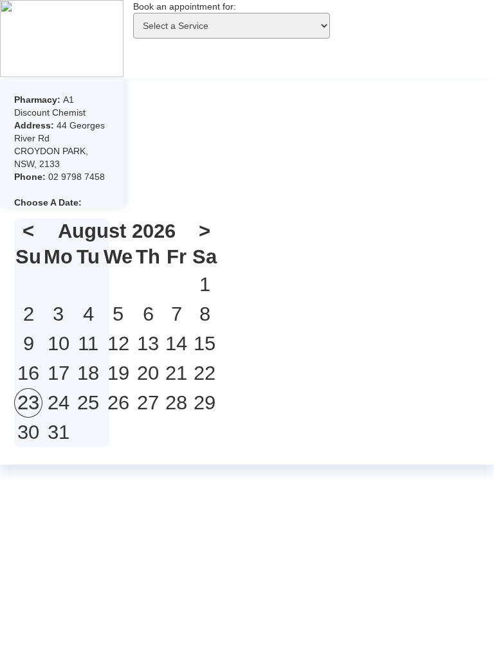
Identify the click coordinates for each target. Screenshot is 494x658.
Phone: (31, 177)
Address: (35, 125)
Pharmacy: (38, 99)
